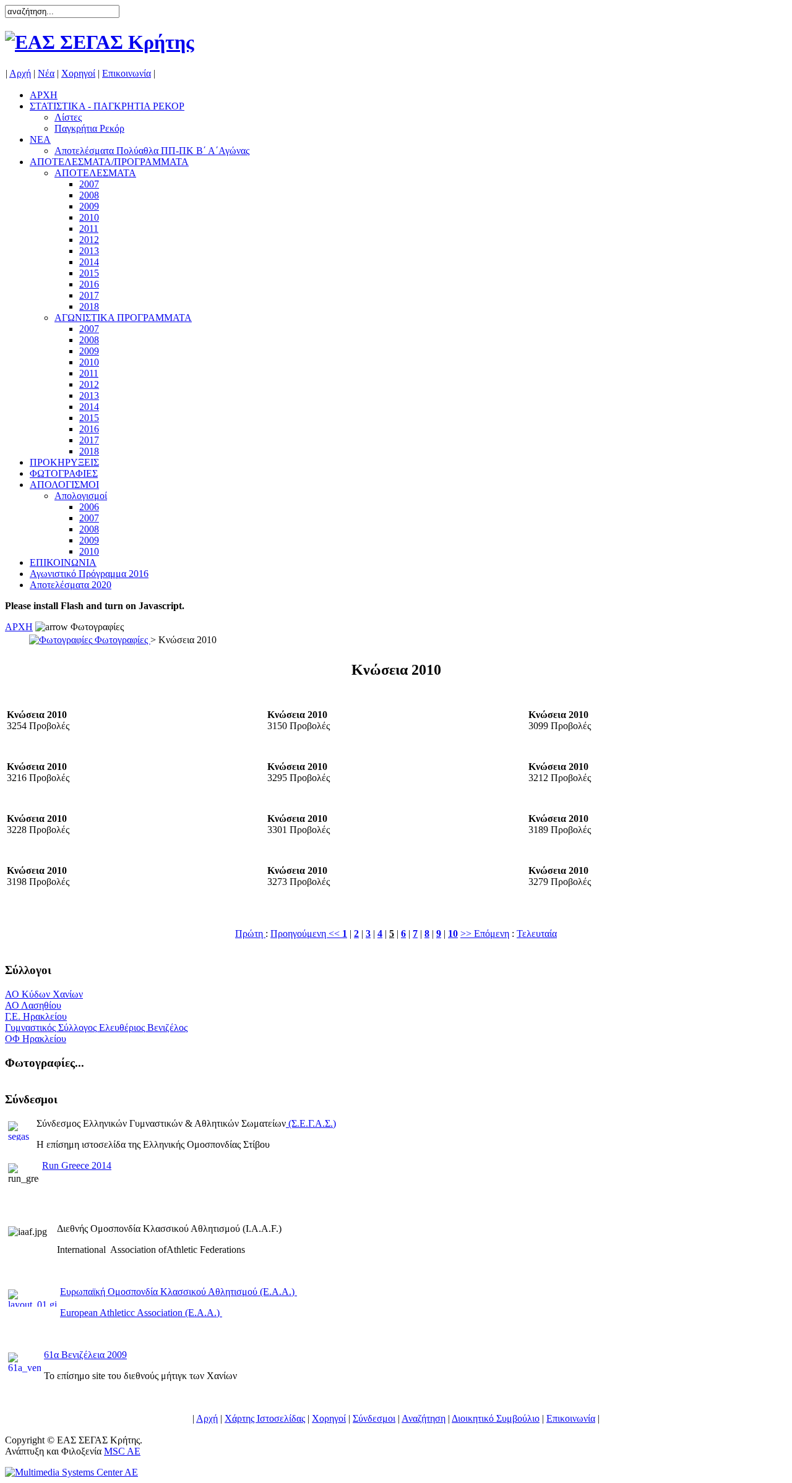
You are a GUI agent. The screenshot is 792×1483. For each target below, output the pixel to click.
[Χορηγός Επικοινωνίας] (71, 1472)
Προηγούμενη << (306, 933)
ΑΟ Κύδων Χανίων (44, 994)
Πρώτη (250, 933)
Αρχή (20, 73)
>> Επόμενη (484, 933)
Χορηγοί (78, 73)
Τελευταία (537, 933)
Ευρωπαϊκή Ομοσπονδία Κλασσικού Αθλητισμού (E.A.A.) (178, 1291)
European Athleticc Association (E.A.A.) (141, 1312)
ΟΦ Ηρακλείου (35, 1038)
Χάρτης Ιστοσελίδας (265, 1418)
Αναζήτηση (424, 1418)
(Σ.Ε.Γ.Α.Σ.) (312, 1123)
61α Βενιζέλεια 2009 (85, 1354)
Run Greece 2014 (76, 1165)
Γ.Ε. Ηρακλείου (36, 1016)
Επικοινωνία (126, 73)
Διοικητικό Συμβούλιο (496, 1418)
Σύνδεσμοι (374, 1418)
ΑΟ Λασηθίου (33, 1005)
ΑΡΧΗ (19, 627)
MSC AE (122, 1451)
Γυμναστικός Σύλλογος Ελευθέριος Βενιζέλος (96, 1027)
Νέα (46, 73)
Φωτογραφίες (121, 640)
